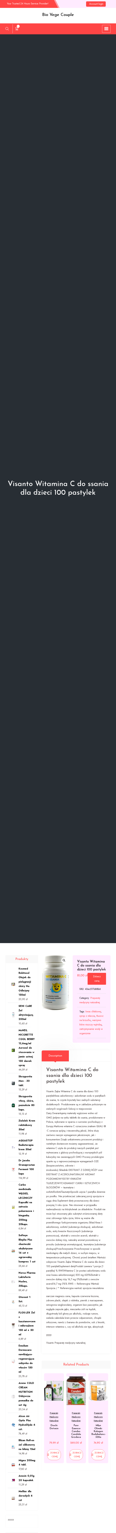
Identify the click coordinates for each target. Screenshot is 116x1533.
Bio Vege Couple (58, 15)
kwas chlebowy (93, 1011)
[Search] (7, 28)
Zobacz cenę (97, 979)
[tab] (55, 1055)
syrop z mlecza (87, 1016)
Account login (96, 4)
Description (55, 1056)
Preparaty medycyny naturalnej (54, 1417)
